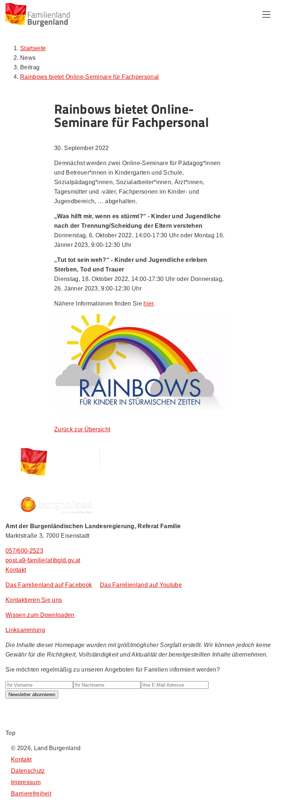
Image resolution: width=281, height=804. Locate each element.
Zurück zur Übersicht (82, 429)
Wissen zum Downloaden (40, 615)
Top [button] (10, 733)
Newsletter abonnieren (31, 694)
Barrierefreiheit (31, 793)
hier (148, 303)
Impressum (26, 782)
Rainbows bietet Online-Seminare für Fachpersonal (89, 77)
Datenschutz (28, 771)
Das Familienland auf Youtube (141, 585)
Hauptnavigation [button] (266, 14)
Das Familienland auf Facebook (48, 585)
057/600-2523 (24, 551)
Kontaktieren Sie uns (33, 600)
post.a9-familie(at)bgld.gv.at (42, 560)
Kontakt (15, 570)
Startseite (33, 48)
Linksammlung (25, 630)
